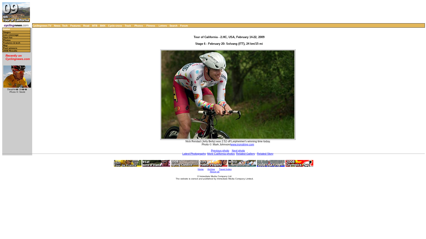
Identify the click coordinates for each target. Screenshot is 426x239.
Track (128, 25)
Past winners (10, 48)
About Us (214, 171)
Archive (211, 169)
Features (75, 25)
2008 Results (10, 51)
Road (86, 25)
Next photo (238, 150)
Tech (65, 25)
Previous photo (220, 150)
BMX (102, 25)
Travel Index (225, 169)
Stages (7, 32)
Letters (163, 25)
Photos (138, 25)
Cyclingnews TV (41, 25)
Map (5, 45)
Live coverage (11, 35)
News (57, 25)
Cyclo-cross (115, 25)
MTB (94, 25)
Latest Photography (194, 153)
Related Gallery (245, 153)
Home (6, 29)
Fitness (150, 25)
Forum (184, 25)
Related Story (265, 153)
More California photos (221, 153)
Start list (7, 37)
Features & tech (11, 43)
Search (174, 25)
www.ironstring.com (242, 144)
